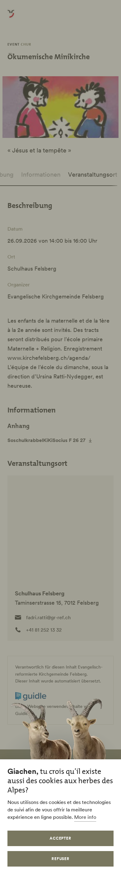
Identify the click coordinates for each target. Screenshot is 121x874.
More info (85, 817)
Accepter (61, 838)
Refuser (61, 858)
